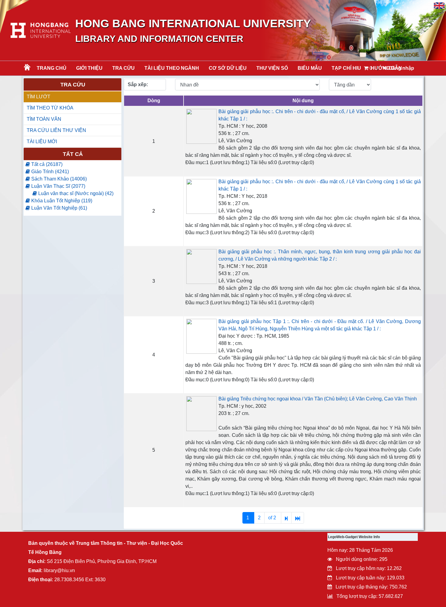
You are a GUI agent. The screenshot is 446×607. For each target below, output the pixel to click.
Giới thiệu (89, 68)
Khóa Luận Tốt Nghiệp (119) (61, 200)
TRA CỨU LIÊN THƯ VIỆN (56, 130)
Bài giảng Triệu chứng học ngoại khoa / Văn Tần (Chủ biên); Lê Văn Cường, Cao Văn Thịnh (317, 398)
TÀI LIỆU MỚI (42, 141)
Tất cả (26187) (46, 164)
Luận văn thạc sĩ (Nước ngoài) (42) (75, 193)
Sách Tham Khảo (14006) (58, 178)
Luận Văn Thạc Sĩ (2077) (57, 186)
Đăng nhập (400, 68)
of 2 (272, 517)
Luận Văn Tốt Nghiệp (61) (58, 208)
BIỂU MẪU (310, 68)
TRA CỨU (123, 68)
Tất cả (73, 154)
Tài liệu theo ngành (171, 68)
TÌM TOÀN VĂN (44, 119)
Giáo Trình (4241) (49, 171)
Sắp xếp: (138, 84)
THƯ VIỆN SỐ (272, 68)
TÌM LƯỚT (38, 96)
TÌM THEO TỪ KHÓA (50, 107)
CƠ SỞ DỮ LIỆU (228, 68)
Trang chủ (51, 68)
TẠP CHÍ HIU (346, 68)
